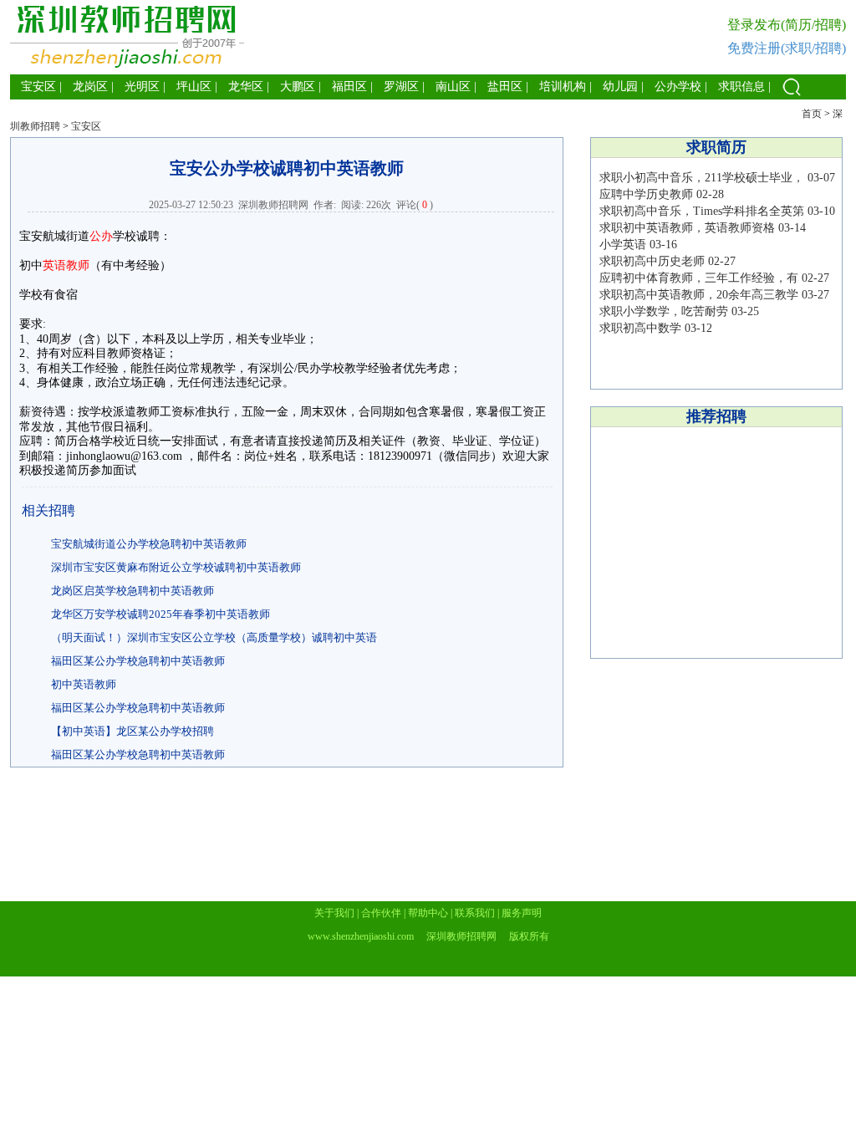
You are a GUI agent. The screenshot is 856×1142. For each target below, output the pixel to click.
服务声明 (522, 913)
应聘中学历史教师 (646, 194)
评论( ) (414, 205)
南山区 (453, 86)
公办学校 (678, 86)
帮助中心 (428, 913)
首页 (812, 114)
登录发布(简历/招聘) (786, 25)
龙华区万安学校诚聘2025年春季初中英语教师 (160, 614)
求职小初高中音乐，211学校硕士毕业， (701, 177)
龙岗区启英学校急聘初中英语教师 (132, 590)
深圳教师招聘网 (273, 205)
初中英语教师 (83, 684)
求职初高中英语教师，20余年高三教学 (698, 294)
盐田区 (504, 86)
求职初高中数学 (640, 328)
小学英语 (622, 244)
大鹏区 (297, 86)
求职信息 (741, 86)
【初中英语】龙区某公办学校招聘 (132, 731)
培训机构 (562, 86)
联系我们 (475, 913)
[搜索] (792, 95)
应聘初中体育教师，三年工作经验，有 (698, 278)
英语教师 (66, 265)
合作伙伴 (381, 913)
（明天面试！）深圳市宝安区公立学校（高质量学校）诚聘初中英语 (214, 637)
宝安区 (38, 86)
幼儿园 (620, 86)
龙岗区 (90, 86)
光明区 (142, 86)
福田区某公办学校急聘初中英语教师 (138, 661)
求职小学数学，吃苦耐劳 (663, 311)
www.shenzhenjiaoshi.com (361, 936)
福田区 (349, 86)
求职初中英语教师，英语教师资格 (687, 228)
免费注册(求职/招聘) (786, 48)
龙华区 (245, 86)
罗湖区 (401, 86)
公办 (101, 236)
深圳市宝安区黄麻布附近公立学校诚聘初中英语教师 (176, 567)
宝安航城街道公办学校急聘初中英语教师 (149, 544)
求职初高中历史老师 (652, 261)
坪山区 (193, 86)
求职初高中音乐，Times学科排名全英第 (701, 211)
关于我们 (334, 913)
